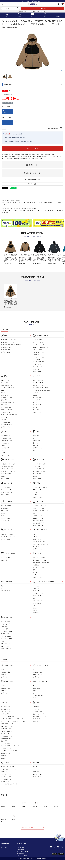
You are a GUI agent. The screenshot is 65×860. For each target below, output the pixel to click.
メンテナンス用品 (5, 422)
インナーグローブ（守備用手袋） (9, 415)
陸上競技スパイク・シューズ (8, 340)
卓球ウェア (36, 443)
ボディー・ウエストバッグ (39, 714)
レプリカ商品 (36, 359)
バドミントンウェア (6, 443)
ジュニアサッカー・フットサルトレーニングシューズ (14, 721)
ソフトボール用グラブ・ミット (8, 388)
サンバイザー (36, 772)
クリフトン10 (27, 11)
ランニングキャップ (38, 520)
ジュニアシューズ (37, 600)
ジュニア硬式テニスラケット (40, 383)
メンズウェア (36, 586)
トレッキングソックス (6, 779)
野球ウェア (4, 405)
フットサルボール (37, 367)
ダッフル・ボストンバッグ (39, 716)
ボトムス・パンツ (5, 674)
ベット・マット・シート (6, 643)
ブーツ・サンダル (37, 603)
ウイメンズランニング (6, 709)
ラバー (34, 438)
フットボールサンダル (38, 352)
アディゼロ (21, 11)
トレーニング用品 (5, 557)
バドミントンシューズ (36, 11)
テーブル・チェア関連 (6, 631)
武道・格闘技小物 (5, 591)
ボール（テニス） (37, 410)
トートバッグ (36, 709)
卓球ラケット (36, 435)
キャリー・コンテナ (5, 621)
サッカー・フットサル (15, 200)
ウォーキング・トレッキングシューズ (10, 746)
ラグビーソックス (5, 781)
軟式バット (4, 392)
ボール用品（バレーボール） (40, 474)
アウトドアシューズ (38, 565)
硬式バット (4, 390)
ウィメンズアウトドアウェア (40, 560)
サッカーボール (37, 364)
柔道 (2, 586)
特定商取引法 (21, 853)
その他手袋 (4, 417)
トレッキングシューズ (38, 567)
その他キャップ (37, 776)
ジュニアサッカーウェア (39, 357)
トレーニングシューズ (38, 345)
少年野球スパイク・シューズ (8, 402)
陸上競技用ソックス (6, 349)
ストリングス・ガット (6, 438)
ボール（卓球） (36, 445)
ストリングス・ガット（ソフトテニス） (42, 390)
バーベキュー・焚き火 (6, 639)
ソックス (35, 407)
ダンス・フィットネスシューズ (40, 544)
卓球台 (35, 450)
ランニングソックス (38, 518)
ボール (35, 685)
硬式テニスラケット (38, 380)
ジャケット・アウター (6, 672)
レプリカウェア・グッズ (7, 469)
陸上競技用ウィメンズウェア (8, 347)
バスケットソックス (6, 774)
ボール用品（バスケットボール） (9, 474)
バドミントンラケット (6, 435)
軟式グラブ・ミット (5, 383)
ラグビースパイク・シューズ (40, 487)
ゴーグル (3, 516)
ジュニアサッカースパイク (39, 342)
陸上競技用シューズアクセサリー (9, 342)
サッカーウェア (37, 354)
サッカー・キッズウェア (22, 208)
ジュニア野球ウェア (6, 407)
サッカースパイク (37, 340)
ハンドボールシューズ (6, 487)
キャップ (35, 608)
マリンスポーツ (5, 520)
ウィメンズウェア (37, 588)
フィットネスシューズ (6, 738)
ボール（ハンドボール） (7, 492)
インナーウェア (37, 546)
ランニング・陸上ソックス (7, 767)
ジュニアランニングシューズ (40, 511)
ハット (34, 769)
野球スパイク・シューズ (7, 400)
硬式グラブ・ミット (5, 380)
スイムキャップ (5, 513)
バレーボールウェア (38, 466)
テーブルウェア (5, 634)
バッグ (2, 450)
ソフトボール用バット (6, 397)
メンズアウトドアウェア (39, 557)
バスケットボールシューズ (7, 464)
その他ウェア (4, 677)
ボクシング (4, 588)
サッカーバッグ (37, 369)
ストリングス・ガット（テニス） (40, 388)
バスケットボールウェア (7, 466)
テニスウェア (36, 402)
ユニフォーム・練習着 (6, 410)
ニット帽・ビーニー (38, 774)
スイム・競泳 (4, 755)
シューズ (35, 598)
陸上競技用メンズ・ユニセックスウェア (11, 345)
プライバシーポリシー (23, 855)
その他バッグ (36, 721)
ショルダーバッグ (37, 711)
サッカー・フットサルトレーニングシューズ (12, 719)
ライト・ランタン (5, 646)
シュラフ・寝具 (4, 629)
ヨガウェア (36, 534)
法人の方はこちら (6, 847)
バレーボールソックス (6, 776)
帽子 (34, 570)
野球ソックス (4, 772)
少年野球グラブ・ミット (7, 385)
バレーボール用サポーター (40, 469)
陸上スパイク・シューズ (7, 741)
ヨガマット (35, 536)
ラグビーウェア (37, 490)
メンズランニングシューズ (39, 506)
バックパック (36, 706)
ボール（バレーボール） (39, 471)
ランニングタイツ (37, 516)
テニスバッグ (36, 400)
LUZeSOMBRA (32, 208)
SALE (8, 200)
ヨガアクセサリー (37, 539)
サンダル (3, 758)
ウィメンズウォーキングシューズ (9, 536)
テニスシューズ (37, 397)
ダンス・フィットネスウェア (40, 541)
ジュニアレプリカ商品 (38, 362)
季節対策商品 (36, 688)
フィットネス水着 (5, 508)
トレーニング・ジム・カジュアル (9, 751)
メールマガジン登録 (22, 851)
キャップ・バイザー (37, 405)
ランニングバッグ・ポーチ (39, 523)
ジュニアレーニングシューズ (40, 347)
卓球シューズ (36, 440)
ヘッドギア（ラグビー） (38, 492)
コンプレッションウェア (39, 593)
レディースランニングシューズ (40, 508)
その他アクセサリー (6, 352)
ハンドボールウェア (6, 490)
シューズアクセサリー (38, 349)
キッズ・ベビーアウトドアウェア (41, 562)
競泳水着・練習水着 (6, 506)
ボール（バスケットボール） (8, 471)
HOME (3, 200)
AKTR (43, 11)
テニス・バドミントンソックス (8, 769)
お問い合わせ (20, 849)
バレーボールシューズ (39, 464)
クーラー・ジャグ (5, 624)
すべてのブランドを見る (28, 828)
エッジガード (36, 395)
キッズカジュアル (5, 753)
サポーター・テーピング (39, 695)
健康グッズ (4, 560)
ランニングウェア (37, 513)
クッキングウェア (5, 626)
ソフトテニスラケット (38, 385)
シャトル (3, 445)
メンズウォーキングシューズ (8, 534)
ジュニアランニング (6, 711)
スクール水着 (4, 511)
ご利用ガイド (20, 847)
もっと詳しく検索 (42, 8)
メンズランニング (5, 706)
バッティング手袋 (5, 412)
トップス (3, 669)
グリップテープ (37, 392)
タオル (34, 698)
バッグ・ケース (4, 419)
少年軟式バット (5, 395)
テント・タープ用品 (6, 636)
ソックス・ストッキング (6, 424)
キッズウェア (36, 591)
